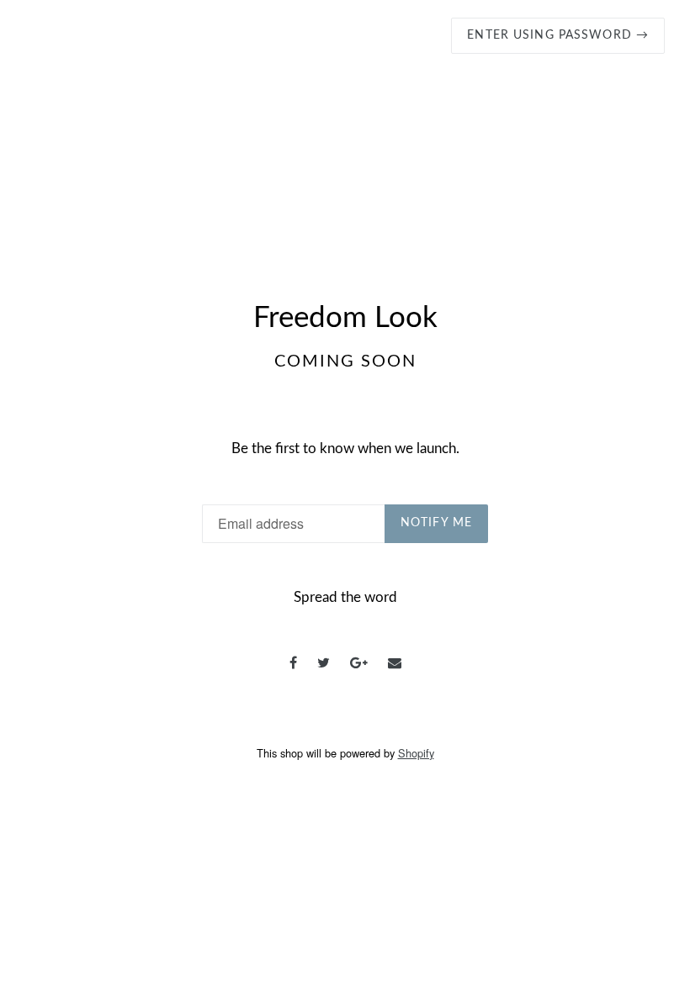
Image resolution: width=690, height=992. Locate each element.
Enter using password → (558, 35)
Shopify (416, 753)
